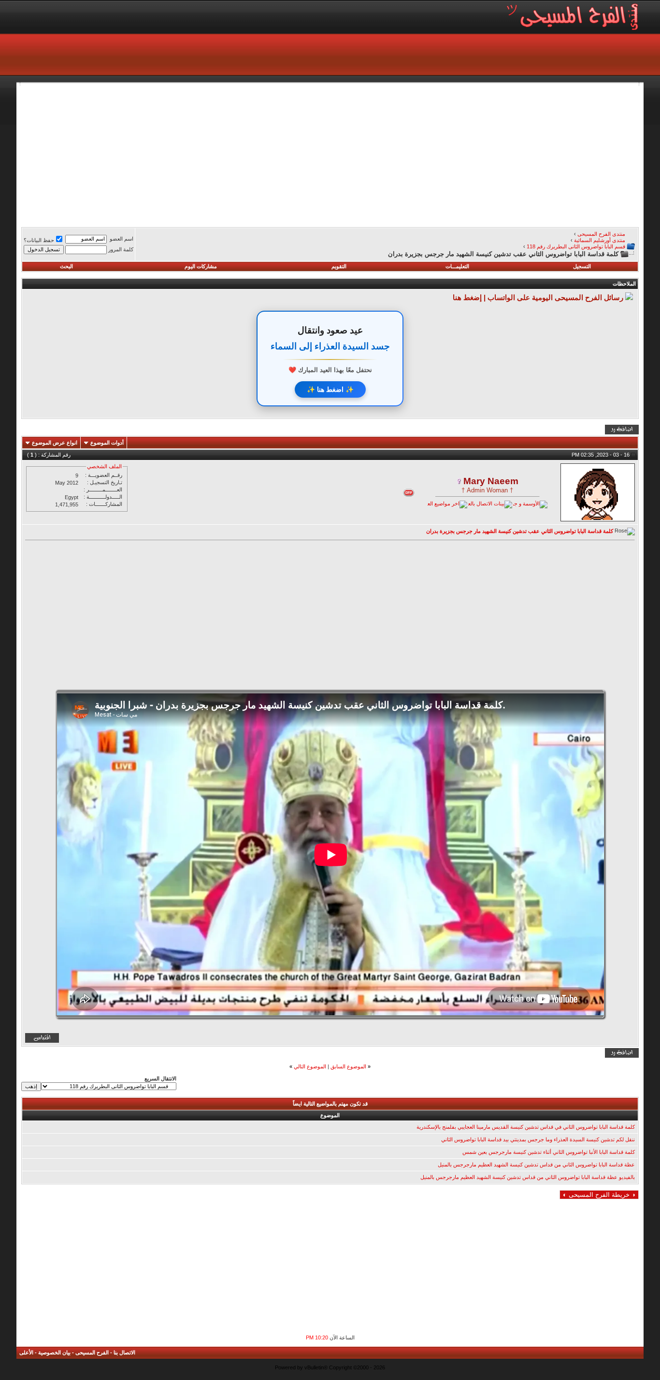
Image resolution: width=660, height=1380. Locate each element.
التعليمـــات (457, 266)
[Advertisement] (349, 153)
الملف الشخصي (104, 466)
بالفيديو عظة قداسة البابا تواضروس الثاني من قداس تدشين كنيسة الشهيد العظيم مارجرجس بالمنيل (527, 1177)
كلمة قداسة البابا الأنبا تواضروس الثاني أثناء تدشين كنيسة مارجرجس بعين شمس (548, 1152)
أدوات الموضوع (107, 443)
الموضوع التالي (310, 1066)
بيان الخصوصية (54, 1352)
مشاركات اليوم (201, 266)
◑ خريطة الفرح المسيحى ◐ (599, 1194)
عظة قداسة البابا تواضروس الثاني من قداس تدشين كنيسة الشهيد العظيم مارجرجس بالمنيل (536, 1164)
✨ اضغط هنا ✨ (330, 389)
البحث (66, 266)
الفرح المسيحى (92, 1352)
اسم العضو (121, 239)
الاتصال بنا (124, 1352)
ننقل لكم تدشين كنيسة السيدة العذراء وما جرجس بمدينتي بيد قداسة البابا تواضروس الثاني (538, 1139)
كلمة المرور (120, 249)
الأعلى (26, 1352)
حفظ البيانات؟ (39, 240)
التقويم (338, 266)
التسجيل (582, 266)
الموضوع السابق (348, 1066)
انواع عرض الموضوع (54, 443)
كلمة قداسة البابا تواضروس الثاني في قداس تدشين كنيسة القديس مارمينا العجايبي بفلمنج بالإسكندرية (525, 1127)
